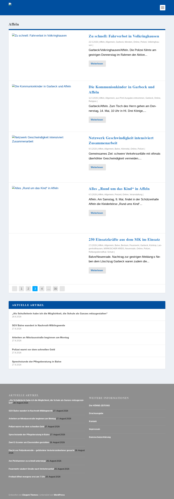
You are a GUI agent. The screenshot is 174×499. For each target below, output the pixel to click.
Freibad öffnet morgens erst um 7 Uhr (27, 477)
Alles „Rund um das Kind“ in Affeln (119, 188)
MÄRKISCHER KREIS (114, 248)
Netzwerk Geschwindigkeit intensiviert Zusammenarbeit (121, 140)
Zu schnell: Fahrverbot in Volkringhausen (124, 36)
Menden (128, 42)
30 (55, 288)
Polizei (144, 42)
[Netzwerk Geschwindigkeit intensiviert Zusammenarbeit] (48, 157)
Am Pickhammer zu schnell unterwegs (27, 461)
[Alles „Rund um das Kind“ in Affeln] (48, 208)
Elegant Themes (30, 495)
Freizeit (118, 194)
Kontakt (93, 421)
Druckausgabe (96, 413)
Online (136, 42)
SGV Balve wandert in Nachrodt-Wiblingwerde (38, 325)
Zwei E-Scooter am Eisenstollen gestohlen (29, 442)
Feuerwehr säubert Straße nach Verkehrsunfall (31, 469)
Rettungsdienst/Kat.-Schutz (101, 252)
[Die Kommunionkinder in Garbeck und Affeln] (48, 106)
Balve (117, 149)
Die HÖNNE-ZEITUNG (99, 405)
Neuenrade (130, 248)
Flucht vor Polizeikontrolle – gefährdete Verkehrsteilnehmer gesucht (41, 450)
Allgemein (110, 42)
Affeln (102, 42)
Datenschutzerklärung (100, 437)
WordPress (59, 495)
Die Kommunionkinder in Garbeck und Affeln (121, 89)
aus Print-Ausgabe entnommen (130, 98)
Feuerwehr (134, 245)
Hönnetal (125, 149)
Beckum (124, 245)
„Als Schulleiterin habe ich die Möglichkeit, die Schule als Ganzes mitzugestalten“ (60, 313)
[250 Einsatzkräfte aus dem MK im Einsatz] (48, 259)
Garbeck (120, 42)
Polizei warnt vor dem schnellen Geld (33, 349)
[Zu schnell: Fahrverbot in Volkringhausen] (48, 55)
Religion (93, 101)
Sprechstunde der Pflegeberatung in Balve (36, 361)
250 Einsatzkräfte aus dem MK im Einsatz (124, 239)
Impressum (94, 429)
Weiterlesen (97, 63)
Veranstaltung (136, 194)
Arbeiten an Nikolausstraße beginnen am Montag (40, 337)
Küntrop (152, 245)
